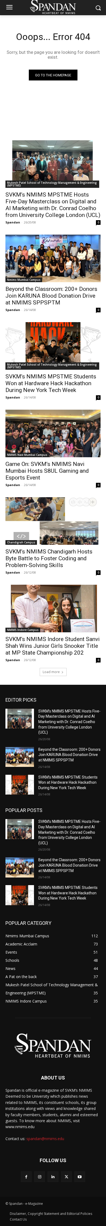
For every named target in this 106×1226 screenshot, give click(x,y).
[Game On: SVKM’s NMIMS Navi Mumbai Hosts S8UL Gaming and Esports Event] (53, 433)
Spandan (12, 222)
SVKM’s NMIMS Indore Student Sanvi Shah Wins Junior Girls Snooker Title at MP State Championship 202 (52, 646)
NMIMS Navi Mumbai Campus (27, 455)
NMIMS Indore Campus (23, 630)
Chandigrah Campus (21, 542)
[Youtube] (79, 1176)
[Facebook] (26, 1176)
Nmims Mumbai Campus (23, 280)
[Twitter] (66, 1176)
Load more (51, 672)
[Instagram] (39, 1176)
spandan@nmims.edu (45, 1138)
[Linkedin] (53, 1176)
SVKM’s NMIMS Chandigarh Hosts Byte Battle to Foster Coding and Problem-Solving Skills (48, 558)
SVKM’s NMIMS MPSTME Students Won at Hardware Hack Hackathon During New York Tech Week (50, 383)
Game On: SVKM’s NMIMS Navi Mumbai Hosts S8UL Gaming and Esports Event (47, 471)
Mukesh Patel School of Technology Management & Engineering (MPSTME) (52, 184)
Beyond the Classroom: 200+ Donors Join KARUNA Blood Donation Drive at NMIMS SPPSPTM (51, 296)
